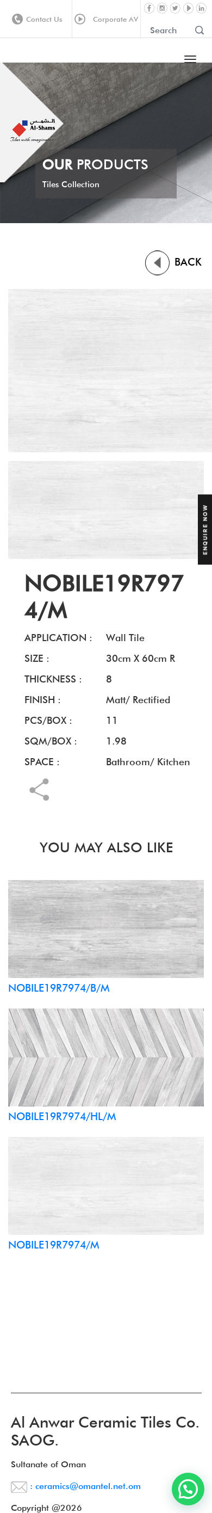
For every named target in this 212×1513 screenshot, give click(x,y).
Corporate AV (113, 19)
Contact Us (44, 19)
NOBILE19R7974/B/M (58, 988)
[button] (188, 1489)
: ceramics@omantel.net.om (84, 1486)
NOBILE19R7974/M (53, 1245)
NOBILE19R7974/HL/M (62, 1116)
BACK (186, 262)
